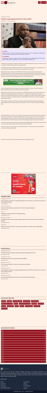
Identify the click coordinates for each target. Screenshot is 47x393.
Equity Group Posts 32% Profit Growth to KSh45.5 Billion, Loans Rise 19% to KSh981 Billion (21, 226)
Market (2, 382)
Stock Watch (37, 306)
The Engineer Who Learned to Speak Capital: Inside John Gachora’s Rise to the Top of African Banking (22, 220)
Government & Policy (5, 388)
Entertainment (34, 301)
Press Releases (28, 306)
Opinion (22, 306)
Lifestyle (4, 306)
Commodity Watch (17, 301)
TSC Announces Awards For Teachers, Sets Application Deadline (15, 264)
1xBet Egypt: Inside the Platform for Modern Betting (13, 213)
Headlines (34, 303)
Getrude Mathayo (4, 209)
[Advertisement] (23, 8)
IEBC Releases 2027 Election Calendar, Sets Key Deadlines (14, 258)
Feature (16, 303)
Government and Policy (24, 303)
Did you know (26, 301)
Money (16, 306)
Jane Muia (4, 21)
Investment (40, 303)
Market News (10, 306)
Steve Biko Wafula (4, 203)
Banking (4, 301)
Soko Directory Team (5, 215)
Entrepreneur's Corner (7, 303)
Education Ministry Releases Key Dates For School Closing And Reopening (18, 208)
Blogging (9, 301)
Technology (4, 308)
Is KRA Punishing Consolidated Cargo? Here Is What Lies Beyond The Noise (18, 252)
